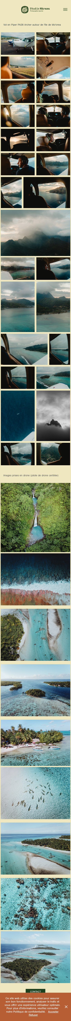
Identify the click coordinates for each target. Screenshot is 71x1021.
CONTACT (35, 991)
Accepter (53, 1011)
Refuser (33, 1015)
